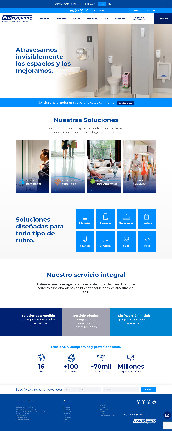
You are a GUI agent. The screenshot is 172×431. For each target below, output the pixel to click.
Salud (66, 420)
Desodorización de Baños (24, 407)
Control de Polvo (21, 418)
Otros (65, 422)
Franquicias (91, 18)
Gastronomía (68, 411)
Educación (67, 407)
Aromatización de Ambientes (26, 409)
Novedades (121, 18)
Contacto (163, 18)
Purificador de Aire (22, 413)
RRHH (106, 18)
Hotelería (67, 413)
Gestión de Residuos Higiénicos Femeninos (30, 411)
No (109, 4)
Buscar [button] (130, 415)
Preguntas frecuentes (139, 18)
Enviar (148, 389)
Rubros (76, 18)
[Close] (169, 3)
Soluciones (60, 18)
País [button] (140, 415)
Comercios (67, 418)
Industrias (67, 415)
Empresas (67, 409)
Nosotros (44, 18)
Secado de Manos (22, 415)
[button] (138, 10)
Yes (102, 4)
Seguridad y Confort (22, 420)
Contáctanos (125, 103)
